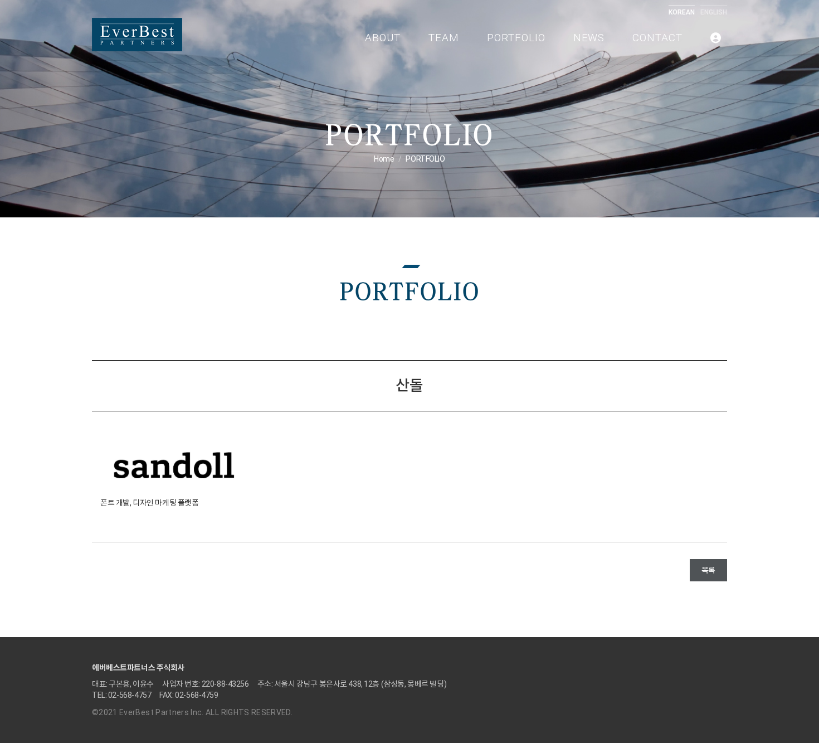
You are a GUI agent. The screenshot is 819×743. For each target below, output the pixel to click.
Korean (682, 12)
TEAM (443, 37)
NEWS (589, 37)
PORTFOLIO (516, 37)
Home (384, 158)
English (713, 12)
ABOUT (383, 37)
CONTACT (657, 37)
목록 (708, 570)
